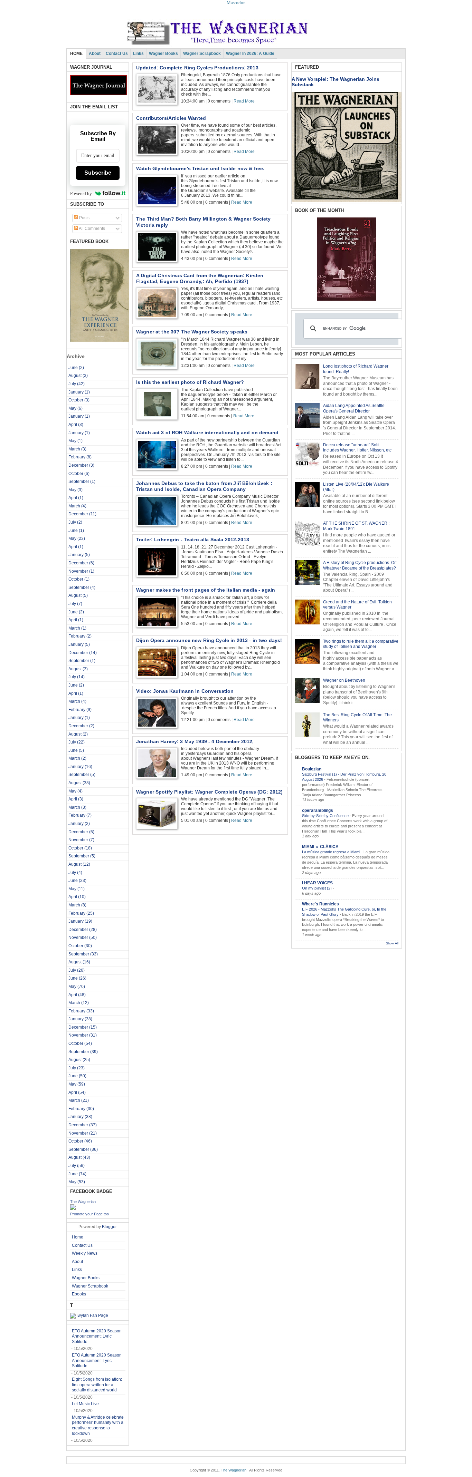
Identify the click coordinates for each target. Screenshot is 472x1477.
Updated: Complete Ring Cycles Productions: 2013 (197, 67)
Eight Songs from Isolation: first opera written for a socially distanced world (97, 1384)
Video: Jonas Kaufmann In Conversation (185, 691)
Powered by (81, 193)
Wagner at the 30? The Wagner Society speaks (191, 331)
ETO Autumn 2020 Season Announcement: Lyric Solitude (97, 1336)
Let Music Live (85, 1403)
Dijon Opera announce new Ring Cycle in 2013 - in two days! (209, 640)
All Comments (91, 228)
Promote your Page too (89, 1214)
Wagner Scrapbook (202, 53)
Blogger (109, 1226)
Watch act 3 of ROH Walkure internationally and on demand (207, 432)
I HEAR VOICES (317, 883)
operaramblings (317, 810)
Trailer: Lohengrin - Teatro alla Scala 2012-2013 (192, 539)
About (95, 53)
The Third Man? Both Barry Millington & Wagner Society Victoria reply (203, 221)
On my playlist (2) (317, 888)
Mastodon (236, 2)
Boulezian (311, 769)
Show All (392, 943)
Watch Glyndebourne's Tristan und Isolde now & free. (200, 168)
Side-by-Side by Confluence (326, 816)
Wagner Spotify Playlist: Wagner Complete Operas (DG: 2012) (209, 792)
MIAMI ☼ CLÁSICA (320, 846)
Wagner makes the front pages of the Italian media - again (205, 590)
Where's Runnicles (320, 904)
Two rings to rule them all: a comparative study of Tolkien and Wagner (360, 644)
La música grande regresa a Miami (331, 852)
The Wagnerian (83, 1201)
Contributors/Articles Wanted (171, 118)
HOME (76, 53)
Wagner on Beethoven (344, 680)
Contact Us (117, 53)
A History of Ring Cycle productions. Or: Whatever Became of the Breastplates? (360, 565)
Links (138, 53)
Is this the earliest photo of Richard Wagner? (190, 382)
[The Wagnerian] (73, 1208)
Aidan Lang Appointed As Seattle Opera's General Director (354, 408)
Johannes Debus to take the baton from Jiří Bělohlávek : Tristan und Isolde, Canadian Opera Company (204, 486)
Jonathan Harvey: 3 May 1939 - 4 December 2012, (195, 741)
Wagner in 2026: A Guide (250, 53)
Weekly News (84, 1253)
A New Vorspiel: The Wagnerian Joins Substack (335, 81)
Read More (244, 101)
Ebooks (79, 1294)
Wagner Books (163, 53)
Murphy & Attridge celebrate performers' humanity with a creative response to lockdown (98, 1425)
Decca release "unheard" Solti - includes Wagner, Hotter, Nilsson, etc (357, 448)
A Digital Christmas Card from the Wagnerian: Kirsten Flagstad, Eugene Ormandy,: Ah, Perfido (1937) (200, 278)
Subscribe (97, 173)
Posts (83, 217)
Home (77, 1237)
